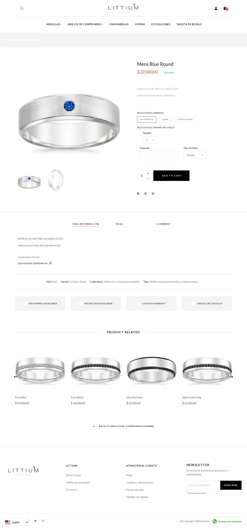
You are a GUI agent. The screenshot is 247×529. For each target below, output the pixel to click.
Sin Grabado (146, 119)
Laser (165, 119)
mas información (86, 223)
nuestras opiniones (33, 263)
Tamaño (146, 132)
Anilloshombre (190, 281)
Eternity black (134, 397)
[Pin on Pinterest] (153, 193)
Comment (163, 223)
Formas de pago (135, 489)
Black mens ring (191, 397)
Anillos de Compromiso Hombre (122, 281)
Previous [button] (23, 113)
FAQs (119, 223)
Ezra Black (77, 397)
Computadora (185, 119)
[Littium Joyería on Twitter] (35, 520)
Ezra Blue (20, 397)
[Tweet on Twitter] (146, 193)
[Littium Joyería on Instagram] (43, 520)
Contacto (71, 489)
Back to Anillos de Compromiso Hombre (126, 426)
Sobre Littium (73, 475)
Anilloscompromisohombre (164, 281)
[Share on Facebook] (139, 193)
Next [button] (115, 113)
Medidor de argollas (137, 496)
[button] (16, 522)
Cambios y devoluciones (139, 482)
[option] (69, 113)
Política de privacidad (78, 482)
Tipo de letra (190, 147)
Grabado (145, 147)
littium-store (78, 281)
